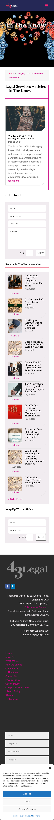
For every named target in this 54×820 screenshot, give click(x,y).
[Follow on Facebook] (7, 586)
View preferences (27, 809)
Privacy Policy (12, 680)
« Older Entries (15, 499)
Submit (41, 253)
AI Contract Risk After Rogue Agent (34, 302)
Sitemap (9, 695)
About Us (10, 657)
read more (13, 180)
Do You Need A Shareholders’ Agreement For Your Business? (33, 366)
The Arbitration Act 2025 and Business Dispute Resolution (35, 387)
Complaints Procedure (17, 687)
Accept (27, 794)
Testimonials (11, 699)
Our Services (11, 668)
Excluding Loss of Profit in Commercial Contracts (33, 433)
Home (8, 653)
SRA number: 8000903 (37, 607)
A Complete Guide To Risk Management (33, 480)
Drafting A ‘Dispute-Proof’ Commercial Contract (34, 324)
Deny (27, 801)
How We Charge (13, 664)
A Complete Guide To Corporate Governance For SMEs (34, 281)
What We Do (12, 661)
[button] (49, 767)
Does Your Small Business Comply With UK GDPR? (35, 344)
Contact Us (11, 676)
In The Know (11, 672)
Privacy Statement (32, 816)
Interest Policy (12, 691)
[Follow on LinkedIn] (13, 586)
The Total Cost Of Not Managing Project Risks (21, 137)
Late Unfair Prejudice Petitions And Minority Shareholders (33, 411)
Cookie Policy (18, 816)
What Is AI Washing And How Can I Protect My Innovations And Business (34, 458)
